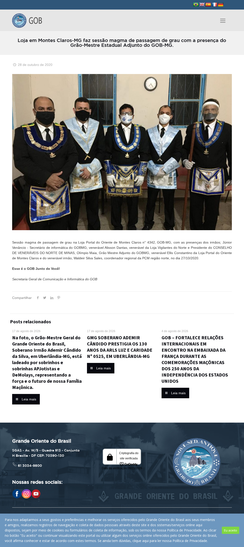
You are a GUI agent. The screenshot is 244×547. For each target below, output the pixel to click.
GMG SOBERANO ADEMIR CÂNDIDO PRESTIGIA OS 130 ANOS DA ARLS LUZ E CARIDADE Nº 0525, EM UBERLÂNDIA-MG (119, 347)
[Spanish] (208, 4)
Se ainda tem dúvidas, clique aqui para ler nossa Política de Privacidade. (153, 540)
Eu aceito (230, 530)
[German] (221, 4)
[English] (202, 4)
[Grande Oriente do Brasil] (27, 20)
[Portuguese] (196, 4)
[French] (214, 4)
